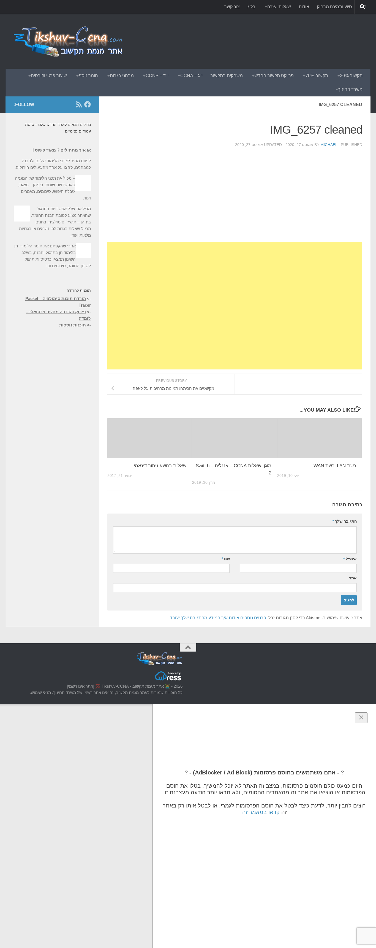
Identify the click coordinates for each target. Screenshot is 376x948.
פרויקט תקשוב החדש (274, 75)
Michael (328, 144)
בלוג (251, 6)
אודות (304, 6)
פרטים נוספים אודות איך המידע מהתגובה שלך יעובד (218, 617)
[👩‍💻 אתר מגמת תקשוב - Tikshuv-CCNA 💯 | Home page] (69, 41)
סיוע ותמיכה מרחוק (334, 6)
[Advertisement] (262, 34)
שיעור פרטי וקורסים (49, 75)
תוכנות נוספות (72, 325)
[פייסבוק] (87, 104)
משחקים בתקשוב (226, 75)
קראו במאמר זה (261, 812)
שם (226, 559)
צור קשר (232, 6)
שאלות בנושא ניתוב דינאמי (160, 465)
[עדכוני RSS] (78, 104)
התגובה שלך (345, 521)
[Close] (361, 717)
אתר (353, 578)
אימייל (350, 559)
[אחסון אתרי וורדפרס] (168, 680)
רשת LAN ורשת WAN (335, 465)
